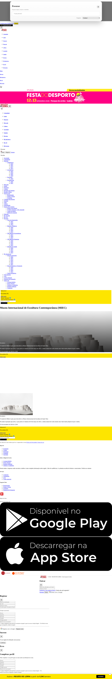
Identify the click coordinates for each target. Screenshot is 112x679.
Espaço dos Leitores (9, 206)
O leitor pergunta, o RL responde (15, 209)
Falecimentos (7, 274)
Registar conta (19, 629)
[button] (56, 71)
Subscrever (4, 303)
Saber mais (3, 296)
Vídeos (6, 204)
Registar (8, 152)
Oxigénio (9, 198)
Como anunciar (8, 277)
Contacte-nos (3, 23)
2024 (11, 173)
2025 (11, 164)
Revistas (6, 218)
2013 (11, 168)
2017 (11, 167)
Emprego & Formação (9, 279)
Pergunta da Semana (9, 190)
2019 (11, 175)
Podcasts (6, 214)
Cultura (6, 189)
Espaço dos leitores (12, 208)
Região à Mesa (8, 192)
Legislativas (10, 170)
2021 (11, 165)
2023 (11, 224)
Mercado (6, 184)
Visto (5, 202)
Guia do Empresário (12, 220)
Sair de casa (7, 193)
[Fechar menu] (10, 106)
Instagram (5, 451)
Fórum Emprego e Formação (14, 266)
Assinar (9, 23)
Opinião (6, 201)
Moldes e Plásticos (12, 226)
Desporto (6, 187)
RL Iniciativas (7, 254)
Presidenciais (10, 180)
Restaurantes (10, 195)
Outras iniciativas (11, 273)
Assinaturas (6, 476)
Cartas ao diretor (11, 211)
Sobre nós (6, 280)
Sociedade (6, 158)
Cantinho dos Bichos (9, 199)
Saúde (5, 186)
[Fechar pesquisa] (98, 7)
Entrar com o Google (56, 592)
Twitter (5, 450)
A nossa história (11, 282)
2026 (11, 181)
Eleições (6, 161)
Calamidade (7, 159)
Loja (12, 23)
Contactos (9, 288)
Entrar (16, 23)
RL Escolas (7, 215)
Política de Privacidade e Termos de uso (35, 442)
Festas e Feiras (11, 196)
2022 (11, 174)
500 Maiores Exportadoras (14, 233)
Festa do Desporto (12, 255)
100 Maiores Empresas (13, 239)
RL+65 (6, 217)
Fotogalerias (7, 205)
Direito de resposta (12, 212)
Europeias (9, 177)
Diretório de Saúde (12, 246)
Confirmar (3, 642)
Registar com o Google (8, 629)
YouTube (5, 454)
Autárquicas (10, 162)
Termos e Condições (12, 285)
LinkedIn (5, 453)
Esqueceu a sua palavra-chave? (48, 590)
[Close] (41, 585)
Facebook (5, 448)
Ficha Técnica (11, 283)
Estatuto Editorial (11, 286)
